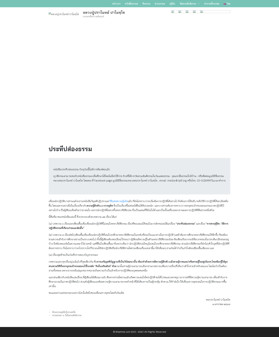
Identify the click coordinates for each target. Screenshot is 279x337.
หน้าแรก (116, 3)
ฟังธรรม (146, 3)
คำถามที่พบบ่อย (211, 3)
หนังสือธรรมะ (131, 3)
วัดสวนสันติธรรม (188, 3)
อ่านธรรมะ (160, 3)
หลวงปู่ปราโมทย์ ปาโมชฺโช (104, 12)
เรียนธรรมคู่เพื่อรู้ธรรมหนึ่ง (64, 312)
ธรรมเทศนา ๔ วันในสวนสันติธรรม (67, 315)
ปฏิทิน (172, 3)
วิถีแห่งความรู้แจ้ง (118, 201)
